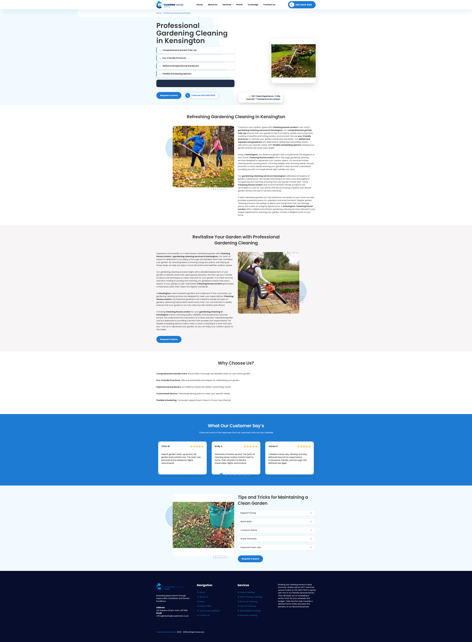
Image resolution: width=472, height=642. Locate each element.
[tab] (221, 474)
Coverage (253, 4)
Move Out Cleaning (248, 601)
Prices (239, 4)
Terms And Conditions (209, 610)
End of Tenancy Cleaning (251, 597)
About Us (212, 4)
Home (200, 4)
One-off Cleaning (248, 606)
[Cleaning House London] (170, 4)
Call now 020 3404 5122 (203, 95)
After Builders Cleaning (250, 610)
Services (226, 4)
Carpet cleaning (247, 592)
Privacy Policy (205, 606)
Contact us (269, 4)
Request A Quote (169, 95)
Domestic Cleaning (248, 615)
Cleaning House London (166, 632)
